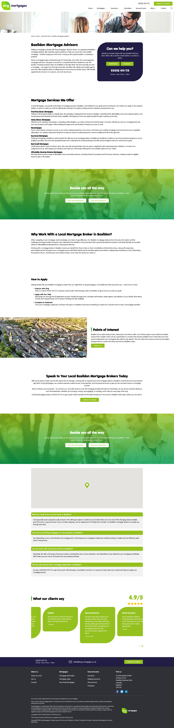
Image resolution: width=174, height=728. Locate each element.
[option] (50, 625)
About (152, 8)
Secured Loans (141, 8)
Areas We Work (46, 36)
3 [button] (142, 646)
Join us (33, 679)
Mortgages (101, 8)
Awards (33, 682)
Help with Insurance (98, 200)
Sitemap (95, 720)
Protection (91, 686)
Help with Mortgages (75, 200)
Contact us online (163, 3)
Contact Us (98, 345)
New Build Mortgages (67, 682)
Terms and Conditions (67, 720)
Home (90, 8)
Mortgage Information (67, 675)
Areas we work (36, 675)
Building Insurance (94, 679)
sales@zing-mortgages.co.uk (84, 662)
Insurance (114, 8)
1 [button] (138, 646)
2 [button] (140, 646)
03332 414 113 (143, 3)
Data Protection (47, 714)
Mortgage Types (65, 679)
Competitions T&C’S (36, 714)
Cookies (76, 720)
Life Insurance (92, 682)
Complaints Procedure (86, 720)
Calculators (127, 8)
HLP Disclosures (56, 714)
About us (34, 672)
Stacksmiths (34, 722)
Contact (163, 8)
